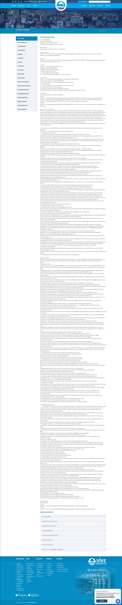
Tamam (102, 601)
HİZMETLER (100, 5)
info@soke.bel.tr (99, 579)
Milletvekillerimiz (31, 565)
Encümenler (19, 583)
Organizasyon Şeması (20, 571)
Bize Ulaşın (20, 70)
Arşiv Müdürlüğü (46, 516)
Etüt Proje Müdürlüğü (47, 545)
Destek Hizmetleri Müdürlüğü (49, 521)
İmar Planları (40, 563)
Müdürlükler (19, 574)
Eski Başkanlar (20, 576)
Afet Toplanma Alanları (31, 1)
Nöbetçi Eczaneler (23, 97)
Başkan (14, 5)
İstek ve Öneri (21, 78)
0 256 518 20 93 (100, 583)
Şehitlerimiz (29, 574)
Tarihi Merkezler (30, 572)
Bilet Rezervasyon (23, 105)
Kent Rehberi (43, 1)
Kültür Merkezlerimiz (40, 572)
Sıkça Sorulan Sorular (24, 85)
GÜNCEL (84, 5)
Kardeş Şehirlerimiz (29, 568)
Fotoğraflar (50, 573)
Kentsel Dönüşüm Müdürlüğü (50, 535)
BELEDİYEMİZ (21, 5)
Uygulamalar (40, 565)
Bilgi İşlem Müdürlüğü (36, 31)
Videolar (49, 575)
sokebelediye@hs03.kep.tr (97, 581)
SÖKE (28, 5)
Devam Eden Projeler (23, 93)
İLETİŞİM (107, 5)
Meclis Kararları (22, 42)
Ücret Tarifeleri (22, 109)
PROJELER (91, 5)
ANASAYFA (19, 31)
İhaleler (20, 62)
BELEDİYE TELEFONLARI (23, 82)
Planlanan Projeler (23, 89)
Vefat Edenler (21, 50)
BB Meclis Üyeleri (22, 101)
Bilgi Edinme (21, 74)
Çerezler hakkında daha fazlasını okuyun (105, 596)
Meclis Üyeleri (20, 567)
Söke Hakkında (30, 563)
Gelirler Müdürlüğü (47, 540)
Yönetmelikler (26, 31)
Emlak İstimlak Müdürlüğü (48, 526)
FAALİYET (35, 5)
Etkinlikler (21, 66)
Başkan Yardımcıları (20, 564)
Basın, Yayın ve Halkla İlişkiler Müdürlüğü (52, 549)
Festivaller (39, 569)
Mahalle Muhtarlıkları (20, 578)
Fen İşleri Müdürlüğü (47, 530)
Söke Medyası (50, 571)
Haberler (20, 54)
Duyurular (21, 58)
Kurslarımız (40, 567)
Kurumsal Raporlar (19, 585)
